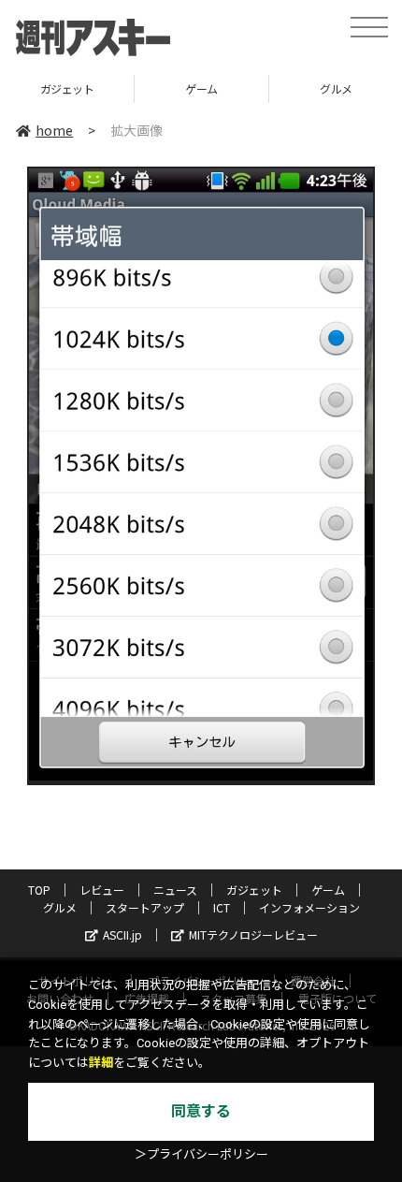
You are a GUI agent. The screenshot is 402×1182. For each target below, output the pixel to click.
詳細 (101, 1063)
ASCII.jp (122, 934)
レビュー (101, 889)
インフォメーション (309, 907)
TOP (39, 889)
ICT (221, 907)
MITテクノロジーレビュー (253, 934)
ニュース (175, 889)
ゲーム (201, 88)
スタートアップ (145, 907)
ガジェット (67, 88)
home (54, 130)
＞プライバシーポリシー (201, 1154)
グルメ (60, 907)
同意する (201, 1111)
